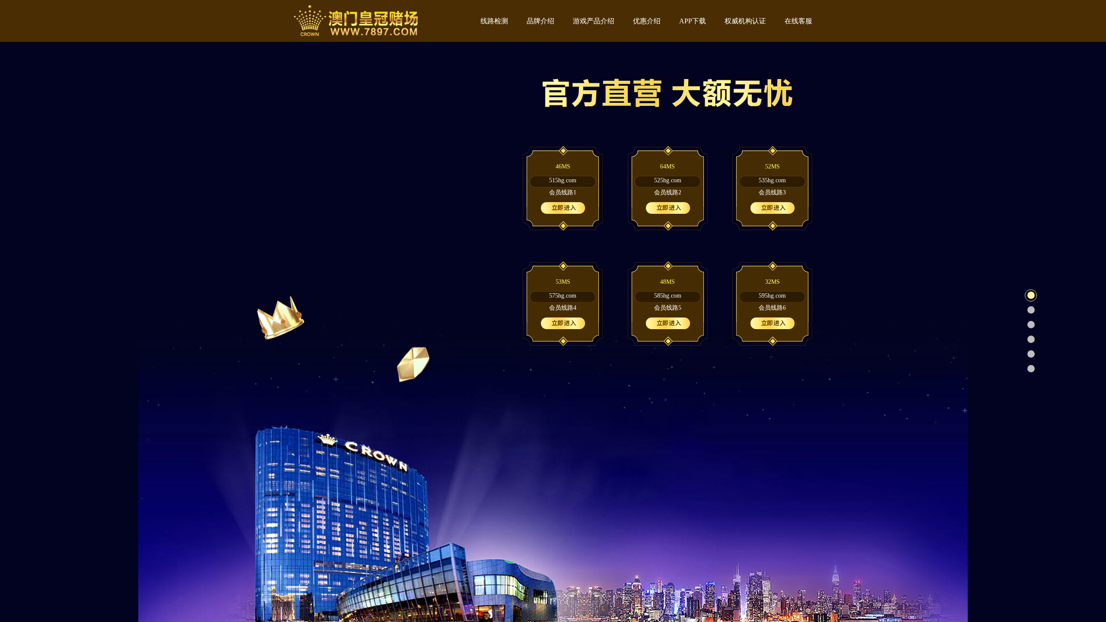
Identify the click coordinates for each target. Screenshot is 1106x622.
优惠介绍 (647, 21)
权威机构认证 (745, 21)
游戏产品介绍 (593, 21)
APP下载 (692, 21)
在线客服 (798, 21)
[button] (1031, 295)
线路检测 (494, 21)
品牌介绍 (540, 21)
